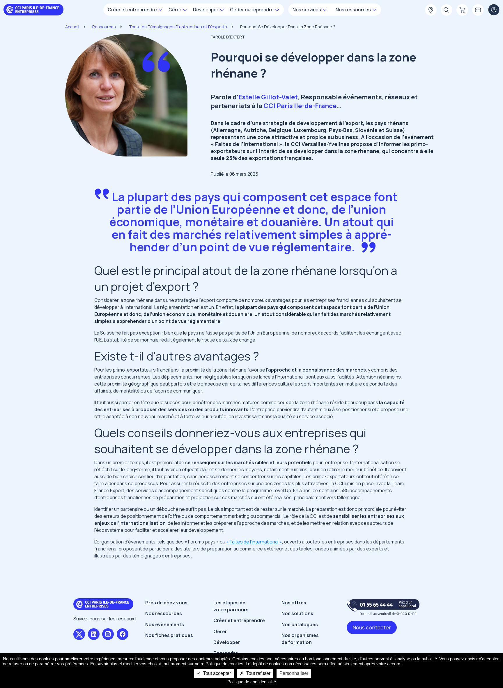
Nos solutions (297, 613)
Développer (226, 642)
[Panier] (462, 10)
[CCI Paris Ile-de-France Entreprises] (33, 9)
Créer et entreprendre (239, 620)
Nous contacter (372, 627)
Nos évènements (164, 624)
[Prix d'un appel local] (383, 607)
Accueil (72, 26)
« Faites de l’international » (254, 542)
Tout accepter (216, 673)
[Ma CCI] (431, 10)
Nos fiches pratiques (169, 635)
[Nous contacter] (478, 10)
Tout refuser (257, 673)
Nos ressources (163, 613)
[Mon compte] (494, 10)
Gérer (220, 631)
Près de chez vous (166, 602)
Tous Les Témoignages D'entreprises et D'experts (178, 26)
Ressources (104, 26)
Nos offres (293, 602)
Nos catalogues (299, 624)
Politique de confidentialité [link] (251, 681)
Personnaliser (293, 673)
